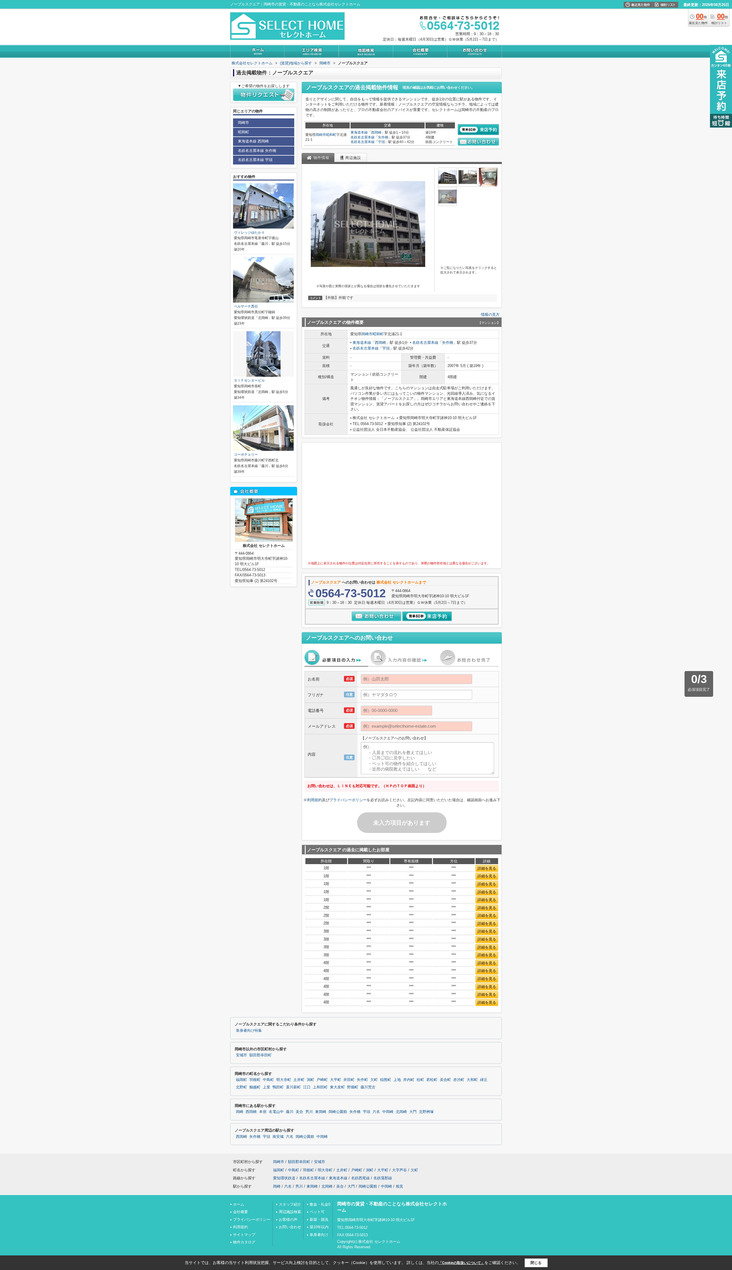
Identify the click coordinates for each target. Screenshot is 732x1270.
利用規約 (314, 800)
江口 (307, 1087)
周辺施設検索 (290, 1212)
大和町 (472, 1080)
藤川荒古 (368, 1087)
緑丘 (484, 1080)
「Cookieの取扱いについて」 (461, 1263)
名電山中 (276, 1112)
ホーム (238, 1204)
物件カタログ (244, 1242)
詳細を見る (487, 868)
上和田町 (320, 1087)
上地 (397, 1080)
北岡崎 (401, 1112)
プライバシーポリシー (348, 800)
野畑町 (352, 1087)
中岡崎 (387, 1112)
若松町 (431, 1080)
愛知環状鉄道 (284, 1178)
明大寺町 (283, 1080)
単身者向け (319, 1235)
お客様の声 (288, 1219)
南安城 (278, 1137)
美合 (299, 1112)
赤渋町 (458, 1080)
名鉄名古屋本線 (363, 137)
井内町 (408, 1080)
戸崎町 (322, 1080)
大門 (413, 1112)
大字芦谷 (399, 1170)
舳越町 (254, 1087)
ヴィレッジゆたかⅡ (249, 233)
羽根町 (254, 1080)
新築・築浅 (319, 1219)
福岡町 (241, 1080)
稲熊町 (385, 1080)
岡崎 (239, 1112)
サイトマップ (244, 1235)
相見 (399, 1186)
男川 (309, 1112)
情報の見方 (490, 314)
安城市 (241, 1055)
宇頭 (381, 142)
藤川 (289, 1112)
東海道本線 (359, 132)
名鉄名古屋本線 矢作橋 (257, 150)
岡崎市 (321, 135)
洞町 (310, 1080)
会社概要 (240, 1212)
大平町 (335, 1080)
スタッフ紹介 (290, 1204)
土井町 (299, 1080)
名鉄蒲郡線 (382, 1178)
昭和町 (331, 135)
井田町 (349, 1080)
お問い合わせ (290, 1227)
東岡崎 (320, 1112)
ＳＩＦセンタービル (249, 380)
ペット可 (317, 1212)
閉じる (536, 1263)
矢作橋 (383, 137)
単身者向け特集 (249, 1031)
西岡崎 (376, 132)
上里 (266, 1087)
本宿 (262, 1112)
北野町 (241, 1087)
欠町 (374, 1080)
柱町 (420, 1080)
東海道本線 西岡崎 (253, 141)
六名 (376, 1112)
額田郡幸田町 (260, 1055)
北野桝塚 (426, 1112)
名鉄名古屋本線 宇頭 (255, 160)
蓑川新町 (293, 1087)
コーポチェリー (246, 455)
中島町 (268, 1080)
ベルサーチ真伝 (246, 306)
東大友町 (337, 1087)
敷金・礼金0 (320, 1204)
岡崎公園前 (338, 1112)
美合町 (445, 1080)
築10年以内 (319, 1227)
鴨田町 (278, 1087)
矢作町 (362, 1080)
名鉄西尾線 (360, 1178)
